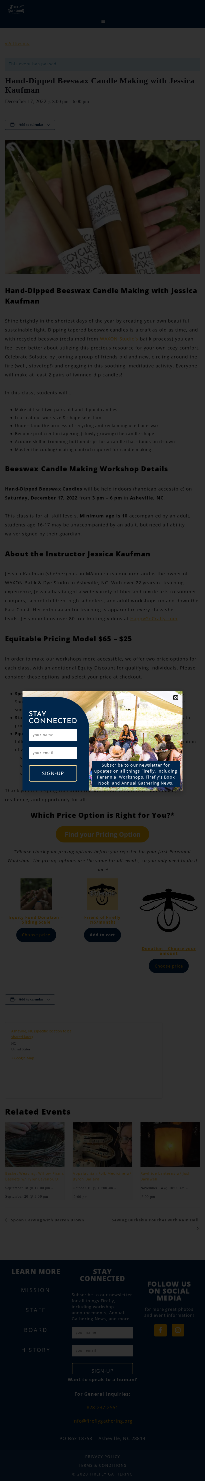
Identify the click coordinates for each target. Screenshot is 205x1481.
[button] (176, 697)
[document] (102, 740)
